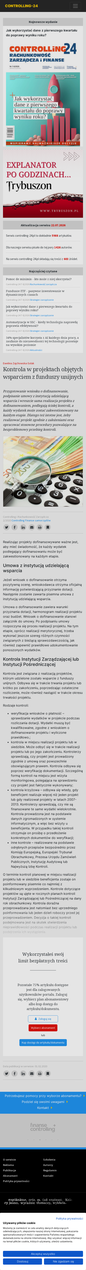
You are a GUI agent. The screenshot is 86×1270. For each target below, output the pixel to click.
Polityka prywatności (69, 1218)
